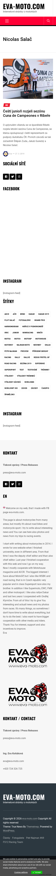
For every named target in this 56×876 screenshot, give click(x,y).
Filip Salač (9, 320)
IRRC (6, 333)
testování (32, 370)
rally (17, 357)
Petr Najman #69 (35, 837)
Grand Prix (39, 320)
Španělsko (9, 394)
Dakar (32, 314)
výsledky (8, 376)
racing (7, 357)
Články (6, 837)
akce (6, 314)
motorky (8, 345)
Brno (22, 314)
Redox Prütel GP (42, 357)
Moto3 (17, 339)
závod (24, 388)
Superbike (40, 363)
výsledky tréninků (26, 376)
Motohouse (40, 339)
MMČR (40, 333)
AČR (14, 314)
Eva (10, 154)
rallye (27, 357)
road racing (10, 363)
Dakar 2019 (43, 314)
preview (25, 351)
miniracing (28, 333)
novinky (37, 345)
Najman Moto (23, 345)
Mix (6, 105)
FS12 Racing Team (13, 842)
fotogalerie (25, 320)
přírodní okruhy (40, 351)
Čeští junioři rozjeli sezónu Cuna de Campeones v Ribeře (26, 113)
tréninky (45, 370)
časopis (45, 388)
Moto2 (7, 339)
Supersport (10, 370)
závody (34, 388)
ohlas (47, 345)
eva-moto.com (24, 6)
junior (15, 333)
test (22, 370)
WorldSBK (29, 382)
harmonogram (11, 326)
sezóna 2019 (25, 363)
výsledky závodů (12, 382)
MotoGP (28, 339)
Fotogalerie (18, 837)
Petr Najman (10, 351)
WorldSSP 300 (11, 388)
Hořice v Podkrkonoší (32, 326)
